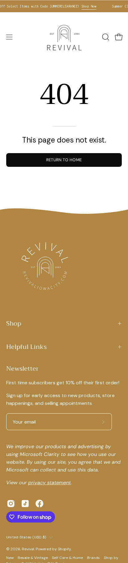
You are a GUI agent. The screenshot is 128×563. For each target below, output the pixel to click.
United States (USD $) (26, 537)
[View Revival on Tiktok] (25, 503)
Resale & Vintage (33, 557)
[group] (64, 6)
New (10, 557)
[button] (105, 37)
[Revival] (64, 37)
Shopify (64, 549)
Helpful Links (26, 346)
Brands (93, 557)
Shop (13, 323)
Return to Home (64, 159)
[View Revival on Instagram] (11, 503)
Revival (28, 549)
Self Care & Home (67, 557)
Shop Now (86, 6)
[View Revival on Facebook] (39, 503)
